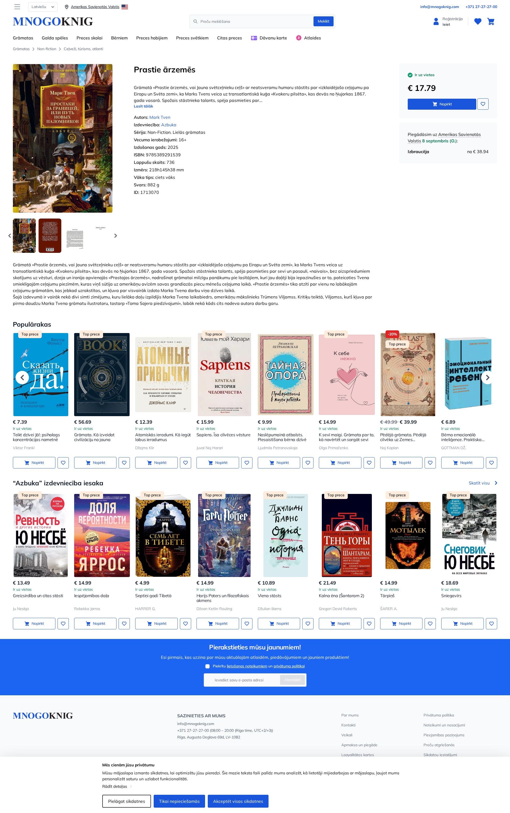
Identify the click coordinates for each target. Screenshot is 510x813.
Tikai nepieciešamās (179, 801)
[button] (115, 236)
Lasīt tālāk (143, 106)
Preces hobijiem (152, 37)
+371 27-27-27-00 (481, 6)
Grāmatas (23, 37)
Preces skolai (90, 37)
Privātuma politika (439, 715)
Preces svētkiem (192, 37)
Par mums (350, 715)
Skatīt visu (479, 483)
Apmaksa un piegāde (359, 744)
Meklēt (323, 21)
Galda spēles (55, 37)
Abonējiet (292, 679)
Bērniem (119, 37)
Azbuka (168, 124)
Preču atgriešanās (439, 744)
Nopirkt (446, 104)
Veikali (346, 735)
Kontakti (348, 725)
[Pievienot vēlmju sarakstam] (483, 104)
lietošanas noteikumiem (247, 666)
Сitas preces (229, 37)
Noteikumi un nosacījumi (444, 725)
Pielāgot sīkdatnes (126, 801)
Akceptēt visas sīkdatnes (238, 801)
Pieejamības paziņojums (444, 735)
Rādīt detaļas (114, 786)
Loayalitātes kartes (357, 754)
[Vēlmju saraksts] (477, 21)
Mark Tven (159, 117)
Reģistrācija (453, 18)
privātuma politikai (289, 666)
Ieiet (446, 24)
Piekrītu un (259, 666)
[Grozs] (490, 21)
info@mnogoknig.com (439, 6)
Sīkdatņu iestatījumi (440, 754)
